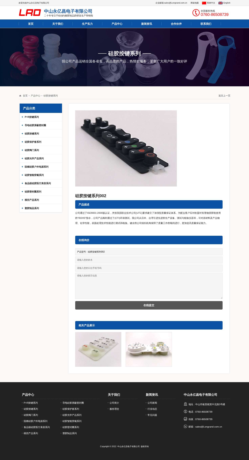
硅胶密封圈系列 (33, 191)
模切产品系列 (32, 200)
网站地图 (195, 2)
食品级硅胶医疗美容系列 (38, 183)
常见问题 (152, 415)
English (226, 2)
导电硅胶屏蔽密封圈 (35, 125)
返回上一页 (224, 95)
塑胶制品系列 (32, 208)
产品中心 (117, 23)
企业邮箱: (159, 2)
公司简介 (114, 402)
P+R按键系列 (32, 117)
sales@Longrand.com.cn (175, 2)
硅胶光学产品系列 (34, 158)
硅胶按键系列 (51, 95)
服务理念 (114, 409)
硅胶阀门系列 (32, 150)
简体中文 (211, 2)
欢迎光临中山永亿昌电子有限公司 (34, 2)
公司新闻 (152, 402)
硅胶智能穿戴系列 (34, 175)
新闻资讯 (152, 394)
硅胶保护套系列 (33, 142)
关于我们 (114, 394)
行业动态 (152, 409)
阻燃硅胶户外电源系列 (36, 166)
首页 (25, 95)
